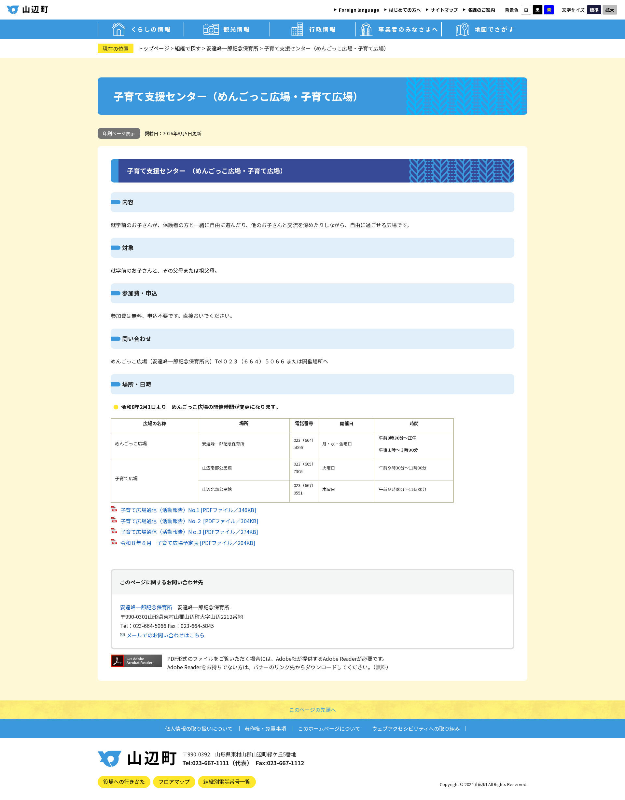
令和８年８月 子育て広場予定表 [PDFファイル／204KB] (187, 543)
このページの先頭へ (312, 709)
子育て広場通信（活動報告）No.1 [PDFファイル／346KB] (188, 510)
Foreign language (359, 10)
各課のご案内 (481, 10)
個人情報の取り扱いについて (199, 728)
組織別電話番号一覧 (226, 781)
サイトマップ (444, 10)
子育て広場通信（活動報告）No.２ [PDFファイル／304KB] (189, 521)
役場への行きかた (124, 781)
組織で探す (188, 48)
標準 (594, 10)
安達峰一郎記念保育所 (232, 48)
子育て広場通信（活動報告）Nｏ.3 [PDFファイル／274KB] (189, 532)
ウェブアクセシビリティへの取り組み (416, 728)
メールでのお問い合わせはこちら (166, 635)
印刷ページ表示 (119, 133)
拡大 (609, 10)
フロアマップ (174, 781)
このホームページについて (329, 728)
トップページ (153, 48)
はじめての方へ (405, 10)
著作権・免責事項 (265, 728)
